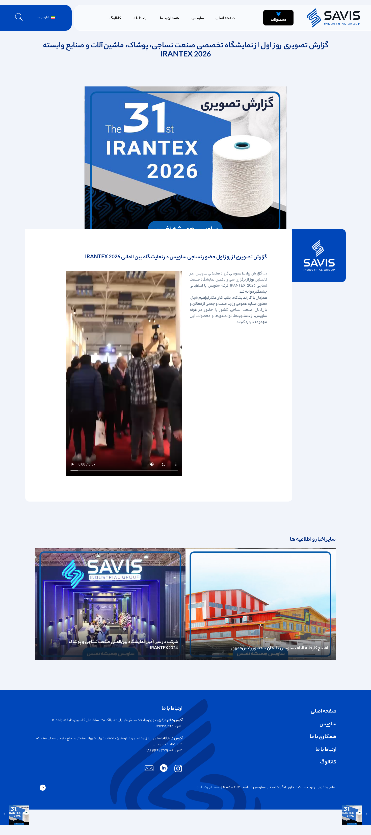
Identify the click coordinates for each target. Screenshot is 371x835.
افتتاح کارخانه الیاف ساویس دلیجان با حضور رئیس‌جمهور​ (279, 648)
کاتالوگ (328, 762)
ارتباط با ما (325, 750)
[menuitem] (45, 17)
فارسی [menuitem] (44, 18)
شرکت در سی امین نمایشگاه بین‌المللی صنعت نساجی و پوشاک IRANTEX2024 (123, 645)
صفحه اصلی (323, 711)
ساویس (328, 724)
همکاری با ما (323, 737)
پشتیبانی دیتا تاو (208, 788)
